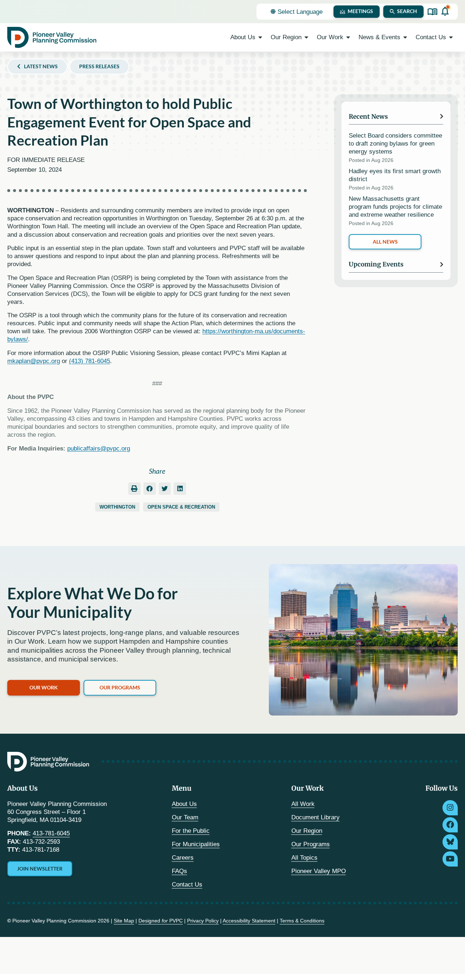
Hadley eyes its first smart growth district (395, 175)
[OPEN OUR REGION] (306, 37)
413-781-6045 (51, 833)
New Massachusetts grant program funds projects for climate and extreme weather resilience (395, 206)
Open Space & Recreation (181, 507)
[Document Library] (432, 12)
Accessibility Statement (249, 921)
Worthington (117, 507)
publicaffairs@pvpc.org (98, 448)
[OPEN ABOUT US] (260, 37)
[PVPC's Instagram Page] (450, 807)
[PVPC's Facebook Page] (450, 824)
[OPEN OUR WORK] (348, 37)
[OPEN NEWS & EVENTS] (405, 37)
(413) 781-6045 (89, 361)
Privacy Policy (203, 921)
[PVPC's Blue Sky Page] (450, 841)
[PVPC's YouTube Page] (450, 859)
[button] (134, 488)
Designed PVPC (160, 921)
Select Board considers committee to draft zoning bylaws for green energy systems (395, 143)
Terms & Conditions (302, 921)
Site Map (124, 921)
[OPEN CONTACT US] (451, 37)
